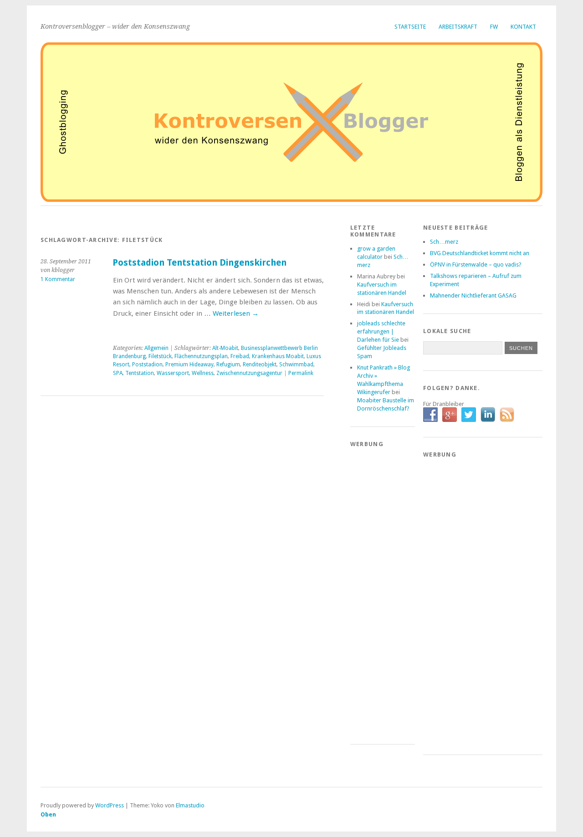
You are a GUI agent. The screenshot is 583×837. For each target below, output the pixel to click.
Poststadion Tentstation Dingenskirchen (199, 262)
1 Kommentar (58, 279)
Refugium (228, 364)
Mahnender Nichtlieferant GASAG (473, 295)
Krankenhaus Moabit (278, 356)
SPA (118, 373)
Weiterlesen (236, 313)
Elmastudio (190, 805)
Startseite (410, 26)
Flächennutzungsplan (201, 356)
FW (494, 26)
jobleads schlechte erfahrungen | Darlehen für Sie (381, 331)
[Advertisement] (386, 591)
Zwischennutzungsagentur (249, 373)
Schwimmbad (296, 364)
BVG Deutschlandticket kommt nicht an (479, 253)
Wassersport (173, 373)
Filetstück (160, 356)
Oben (48, 814)
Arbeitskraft (458, 26)
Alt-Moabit (225, 348)
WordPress (109, 805)
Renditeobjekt (259, 364)
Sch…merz (444, 241)
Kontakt (523, 26)
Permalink (300, 373)
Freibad (239, 356)
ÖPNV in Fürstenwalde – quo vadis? (476, 264)
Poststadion (147, 364)
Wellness (203, 373)
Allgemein (156, 348)
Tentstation (139, 373)
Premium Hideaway (189, 364)
